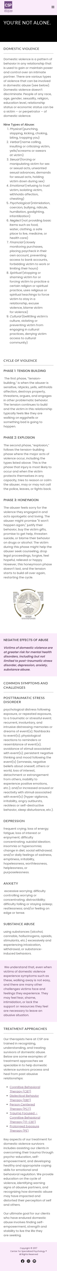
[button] (53, 7)
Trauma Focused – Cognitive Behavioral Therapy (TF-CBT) (25, 1117)
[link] (8, 7)
